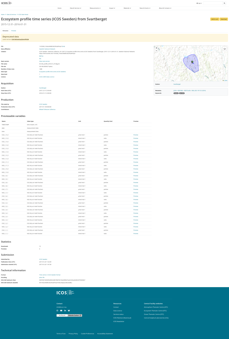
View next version (44, 61)
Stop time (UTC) (6, 93)
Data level (4, 74)
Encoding (4, 277)
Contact (116, 307)
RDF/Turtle (187, 90)
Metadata (158, 90)
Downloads (4, 246)
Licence (3, 77)
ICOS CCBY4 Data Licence (46, 77)
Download (224, 19)
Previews (4, 249)
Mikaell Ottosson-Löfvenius (47, 109)
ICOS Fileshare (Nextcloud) (122, 318)
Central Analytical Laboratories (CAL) (156, 318)
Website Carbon (73, 315)
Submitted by (5, 259)
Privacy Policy (73, 334)
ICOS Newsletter (118, 321)
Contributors (5, 109)
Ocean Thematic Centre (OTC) (154, 314)
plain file (41, 277)
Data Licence (117, 311)
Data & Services (11, 14)
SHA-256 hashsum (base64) (9, 282)
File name (4, 64)
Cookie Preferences (87, 334)
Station (3, 88)
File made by (5, 104)
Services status (118, 314)
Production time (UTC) (8, 107)
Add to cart (214, 19)
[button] (76, 8)
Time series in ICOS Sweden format (49, 275)
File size (3, 66)
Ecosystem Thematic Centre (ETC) (155, 311)
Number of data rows (7, 69)
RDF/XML (180, 90)
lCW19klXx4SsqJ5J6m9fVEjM (20, 39)
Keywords (158, 93)
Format (3, 275)
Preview (13, 31)
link (63, 46)
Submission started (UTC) (9, 264)
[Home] (6, 3)
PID (2, 46)
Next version (5, 61)
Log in (200, 3)
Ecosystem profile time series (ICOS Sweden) (52, 71)
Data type (4, 71)
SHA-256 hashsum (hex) (8, 280)
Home (3, 14)
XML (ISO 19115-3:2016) (199, 90)
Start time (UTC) (6, 90)
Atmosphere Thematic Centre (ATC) (156, 307)
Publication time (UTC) (8, 262)
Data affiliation (5, 49)
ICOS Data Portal (23, 14)
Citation (3, 51)
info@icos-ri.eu (62, 307)
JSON (175, 90)
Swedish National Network (47, 49)
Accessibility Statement (105, 334)
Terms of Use (61, 334)
